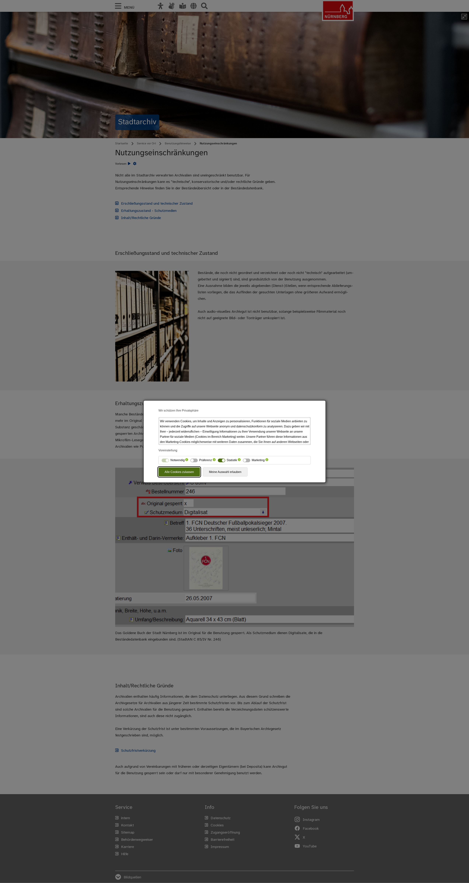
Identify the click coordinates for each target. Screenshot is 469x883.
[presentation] (186, 460)
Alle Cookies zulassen (179, 471)
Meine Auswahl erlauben (225, 471)
